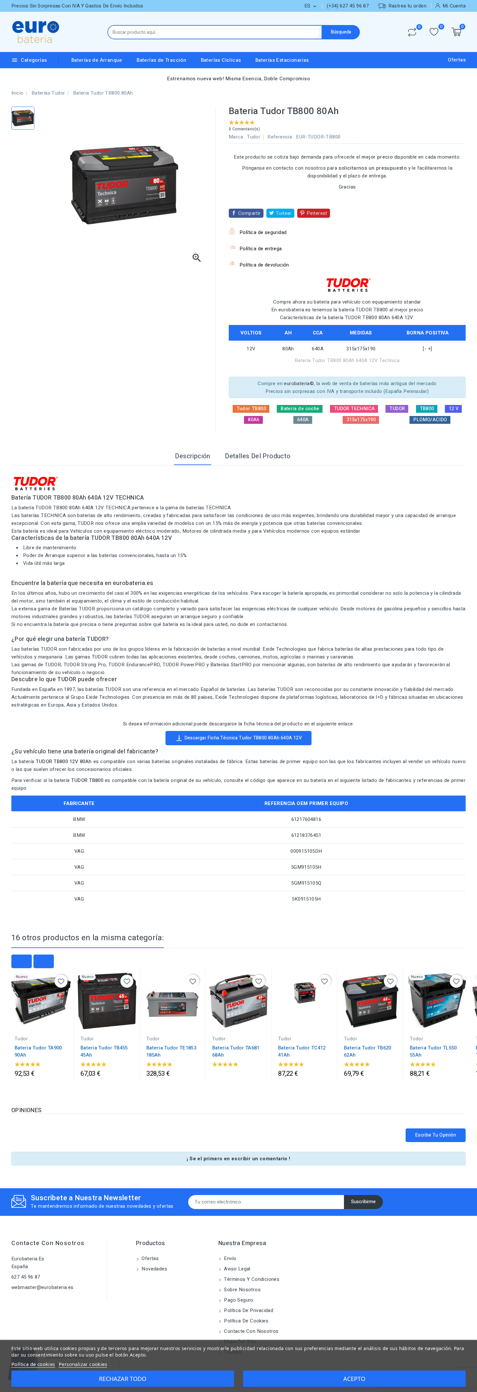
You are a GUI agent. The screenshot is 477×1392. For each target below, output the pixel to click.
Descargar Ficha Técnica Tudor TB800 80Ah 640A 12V (238, 738)
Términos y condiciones (251, 1279)
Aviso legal (237, 1268)
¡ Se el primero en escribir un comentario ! (238, 1158)
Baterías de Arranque (96, 60)
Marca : (237, 136)
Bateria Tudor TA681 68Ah (236, 1051)
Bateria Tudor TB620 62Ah (367, 1051)
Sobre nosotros (242, 1289)
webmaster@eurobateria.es (42, 1287)
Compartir (249, 213)
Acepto (354, 1379)
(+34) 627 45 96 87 (348, 5)
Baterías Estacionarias (282, 60)
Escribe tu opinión (435, 1135)
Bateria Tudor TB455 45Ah (104, 1051)
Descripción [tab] (192, 456)
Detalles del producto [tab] (257, 456)
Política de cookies (245, 1320)
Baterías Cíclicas (221, 60)
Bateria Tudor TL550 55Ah (433, 1051)
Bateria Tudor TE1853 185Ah (171, 1051)
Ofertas (457, 59)
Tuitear (284, 213)
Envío (229, 1258)
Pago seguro (238, 1300)
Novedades (153, 1268)
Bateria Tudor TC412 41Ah (302, 1051)
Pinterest (317, 213)
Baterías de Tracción (161, 60)
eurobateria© (299, 383)
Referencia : (281, 136)
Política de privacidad (248, 1310)
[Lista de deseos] (434, 32)
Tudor (253, 136)
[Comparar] (412, 32)
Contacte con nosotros (48, 1243)
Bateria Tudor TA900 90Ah (38, 1051)
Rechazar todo (122, 1379)
